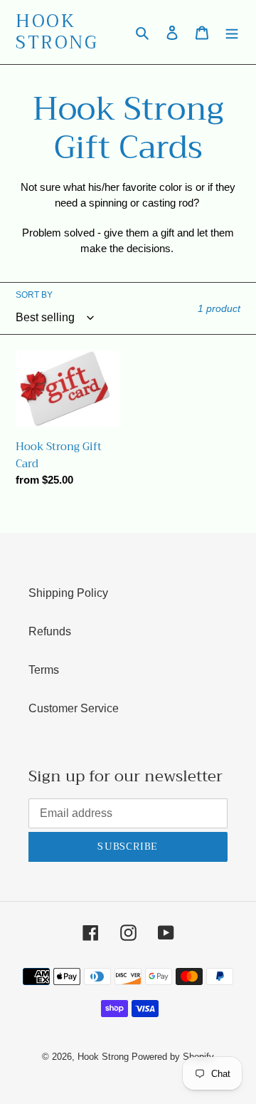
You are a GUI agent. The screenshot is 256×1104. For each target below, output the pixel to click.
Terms (43, 670)
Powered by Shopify (173, 1056)
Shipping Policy (68, 593)
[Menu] (232, 32)
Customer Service (73, 708)
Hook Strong (57, 32)
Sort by (34, 295)
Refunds (49, 631)
